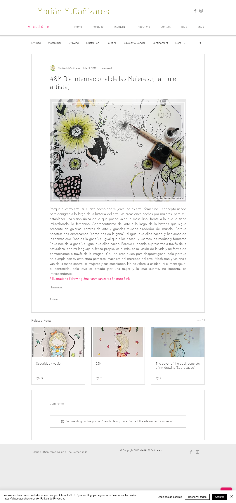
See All (201, 320)
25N (98, 363)
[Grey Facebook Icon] (195, 10)
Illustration (92, 43)
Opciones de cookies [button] (170, 497)
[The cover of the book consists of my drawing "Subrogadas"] (177, 342)
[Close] (231, 496)
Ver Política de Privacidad (50, 498)
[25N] (118, 342)
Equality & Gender (134, 43)
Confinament (160, 43)
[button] (200, 43)
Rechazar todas (197, 497)
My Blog (36, 43)
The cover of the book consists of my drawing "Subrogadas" (178, 365)
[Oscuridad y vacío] (58, 342)
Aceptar (219, 497)
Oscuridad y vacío (48, 363)
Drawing (74, 43)
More (178, 43)
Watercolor (54, 43)
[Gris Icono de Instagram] (201, 10)
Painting (112, 43)
